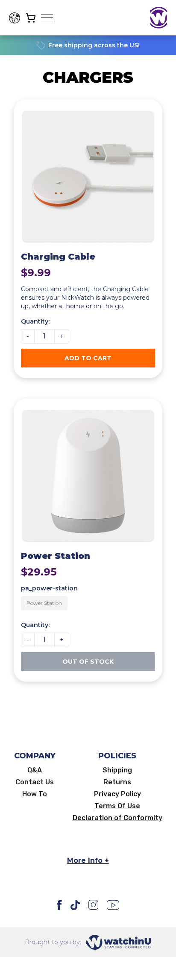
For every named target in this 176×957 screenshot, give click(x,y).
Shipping (117, 770)
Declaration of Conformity (117, 818)
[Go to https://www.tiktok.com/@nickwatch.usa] (75, 905)
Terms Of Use (117, 806)
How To (34, 794)
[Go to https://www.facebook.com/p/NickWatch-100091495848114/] (59, 905)
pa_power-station (49, 588)
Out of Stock (88, 661)
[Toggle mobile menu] (47, 18)
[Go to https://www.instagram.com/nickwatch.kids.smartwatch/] (93, 905)
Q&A (34, 770)
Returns (117, 782)
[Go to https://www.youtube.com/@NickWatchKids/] (113, 905)
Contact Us (34, 782)
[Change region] (15, 18)
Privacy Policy (117, 794)
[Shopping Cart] (31, 18)
